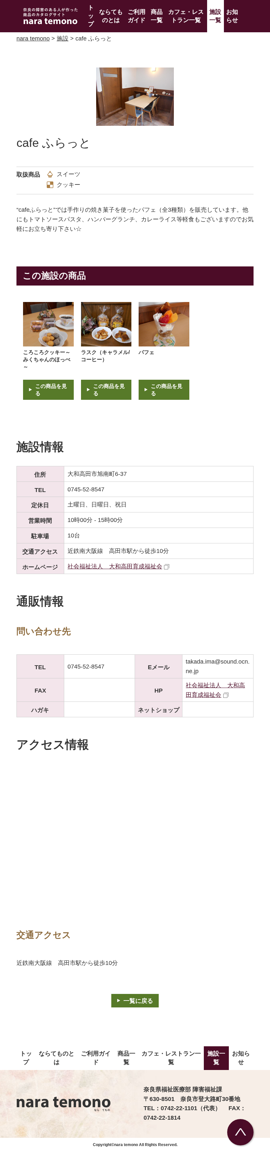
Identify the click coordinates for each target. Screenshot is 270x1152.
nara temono (33, 38)
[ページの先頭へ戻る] (240, 1132)
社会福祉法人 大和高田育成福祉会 (115, 566)
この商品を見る (51, 389)
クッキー (68, 184)
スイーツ (68, 174)
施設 (62, 38)
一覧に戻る (138, 1001)
